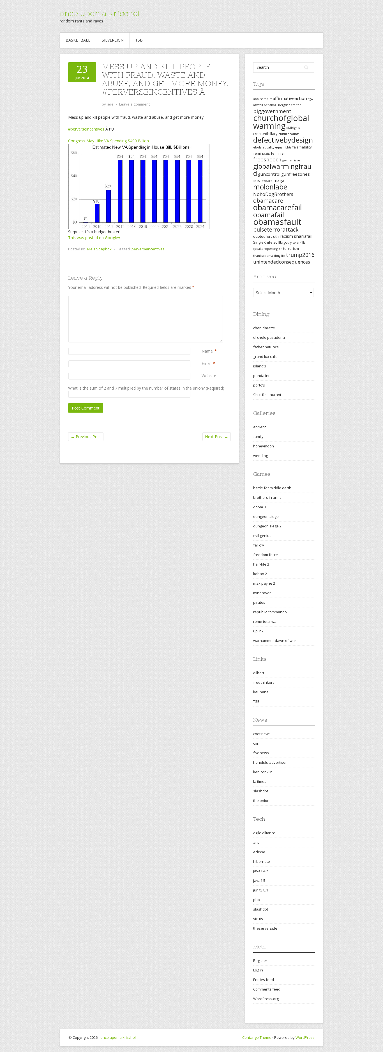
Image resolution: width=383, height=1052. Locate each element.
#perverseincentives (86, 129)
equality (268, 147)
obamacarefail (277, 207)
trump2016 (300, 255)
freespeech (267, 159)
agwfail (258, 105)
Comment (203, 299)
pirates (259, 602)
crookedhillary (265, 133)
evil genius (262, 535)
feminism (279, 153)
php (256, 899)
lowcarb (267, 181)
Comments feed (266, 989)
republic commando (270, 611)
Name (207, 351)
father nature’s (266, 346)
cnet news (262, 733)
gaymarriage (291, 160)
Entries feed (263, 979)
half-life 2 (261, 564)
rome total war (265, 621)
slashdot (260, 790)
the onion (261, 800)
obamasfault (277, 221)
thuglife (279, 256)
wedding (260, 455)
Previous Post (86, 436)
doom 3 (259, 506)
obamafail (268, 214)
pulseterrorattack (276, 229)
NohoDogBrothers (273, 194)
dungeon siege (266, 516)
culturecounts (288, 134)
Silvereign (113, 40)
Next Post (216, 436)
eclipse (259, 851)
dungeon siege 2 (267, 526)
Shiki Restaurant (267, 394)
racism (286, 236)
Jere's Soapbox (99, 248)
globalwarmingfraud (282, 170)
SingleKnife (263, 242)
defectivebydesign (283, 140)
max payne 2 (264, 583)
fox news (261, 752)
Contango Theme (256, 1037)
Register (260, 960)
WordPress (305, 1037)
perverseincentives (148, 248)
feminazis (261, 153)
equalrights (283, 147)
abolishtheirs (262, 99)
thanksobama (263, 256)
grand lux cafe (265, 356)
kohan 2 (260, 573)
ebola (257, 147)
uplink (258, 631)
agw (310, 99)
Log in (258, 970)
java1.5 (259, 880)
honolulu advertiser (270, 762)
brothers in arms (267, 497)
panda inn (262, 375)
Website (209, 375)
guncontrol (269, 174)
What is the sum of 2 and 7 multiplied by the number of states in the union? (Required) (146, 388)
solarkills (299, 242)
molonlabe (270, 186)
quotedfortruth (266, 236)
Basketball (78, 40)
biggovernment (272, 111)
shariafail (303, 236)
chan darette (264, 327)
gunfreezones (295, 174)
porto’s (259, 385)
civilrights (293, 128)
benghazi (270, 105)
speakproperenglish (267, 249)
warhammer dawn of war (274, 640)
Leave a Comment (134, 104)
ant (256, 842)
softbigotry (282, 242)
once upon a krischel (99, 13)
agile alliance (264, 832)
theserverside (265, 928)
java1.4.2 (260, 870)
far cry (258, 545)
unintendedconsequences (281, 262)
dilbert (258, 672)
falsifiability (302, 147)
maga (278, 180)
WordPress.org (266, 998)
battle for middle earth (272, 487)
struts (258, 918)
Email (206, 363)
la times (259, 781)
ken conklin (263, 771)
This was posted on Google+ (94, 237)
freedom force (265, 554)
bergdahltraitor (289, 105)
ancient (259, 426)
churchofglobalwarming (281, 121)
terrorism (291, 248)
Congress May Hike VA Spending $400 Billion (108, 140)
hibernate (261, 861)
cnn (256, 743)
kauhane (261, 691)
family (258, 436)
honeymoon (263, 446)
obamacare (268, 200)
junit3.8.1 (260, 890)
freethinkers (263, 682)
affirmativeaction (290, 98)
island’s (259, 366)
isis (256, 180)
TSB (139, 40)
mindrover (262, 592)
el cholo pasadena (269, 337)
